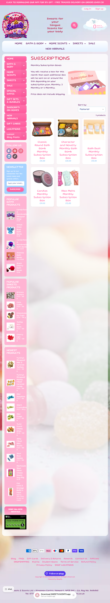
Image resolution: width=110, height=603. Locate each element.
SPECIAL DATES (17, 92)
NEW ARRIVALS (55, 49)
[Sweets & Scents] (15, 25)
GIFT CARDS (13, 124)
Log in (87, 9)
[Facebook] (9, 150)
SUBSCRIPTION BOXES (13, 109)
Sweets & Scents (54, 577)
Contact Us (81, 559)
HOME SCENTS (60, 44)
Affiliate (94, 559)
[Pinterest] (14, 150)
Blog (13, 559)
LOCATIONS (13, 129)
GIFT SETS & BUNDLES (17, 101)
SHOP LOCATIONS (64, 565)
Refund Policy (88, 562)
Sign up (99, 9)
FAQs (21, 559)
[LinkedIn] (9, 156)
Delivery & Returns (51, 559)
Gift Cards (32, 559)
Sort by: (82, 105)
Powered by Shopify (55, 579)
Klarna (35, 562)
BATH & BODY (36, 44)
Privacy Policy (44, 565)
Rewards (68, 559)
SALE (92, 43)
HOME (18, 43)
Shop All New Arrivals (15, 511)
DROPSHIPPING (21, 562)
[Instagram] (20, 150)
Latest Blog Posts (17, 136)
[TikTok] (14, 156)
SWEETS (79, 44)
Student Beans (50, 562)
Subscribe (15, 189)
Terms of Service (69, 562)
